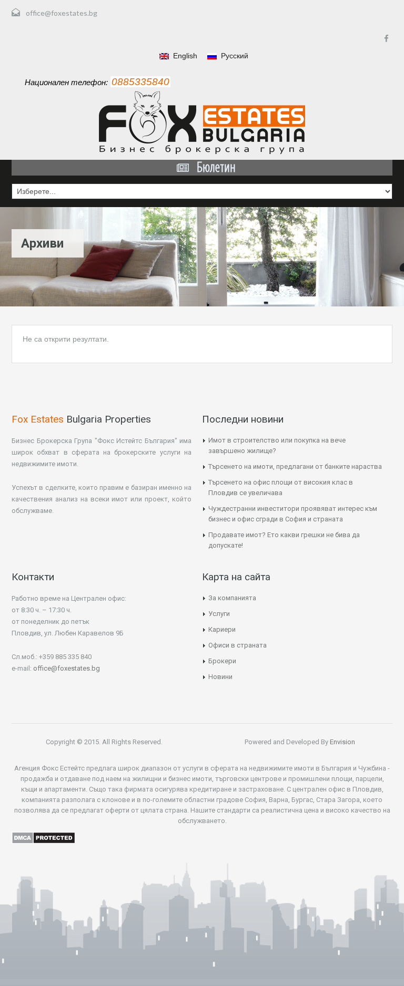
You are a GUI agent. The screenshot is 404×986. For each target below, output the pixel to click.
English (184, 56)
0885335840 (140, 81)
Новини (220, 677)
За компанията (232, 598)
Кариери (222, 629)
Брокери (222, 661)
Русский (233, 56)
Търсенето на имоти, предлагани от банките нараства (295, 466)
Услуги (219, 614)
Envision (341, 742)
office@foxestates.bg (61, 12)
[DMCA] (43, 837)
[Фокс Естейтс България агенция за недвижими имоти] (202, 122)
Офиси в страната (237, 645)
